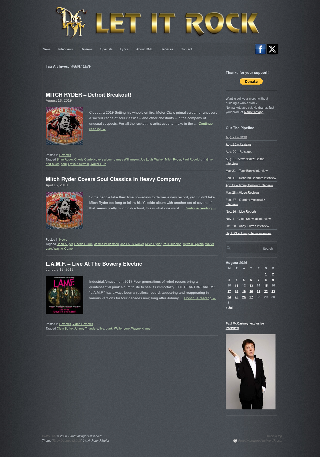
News (47, 49)
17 (229, 291)
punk (109, 328)
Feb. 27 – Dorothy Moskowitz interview (245, 202)
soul (64, 164)
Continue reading (200, 208)
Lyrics (124, 49)
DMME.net (49, 436)
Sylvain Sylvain (78, 164)
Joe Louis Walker (152, 159)
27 (251, 296)
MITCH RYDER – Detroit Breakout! (88, 94)
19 (244, 291)
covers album (103, 159)
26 (244, 296)
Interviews (65, 49)
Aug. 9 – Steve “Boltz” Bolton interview (245, 161)
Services (166, 49)
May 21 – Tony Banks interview (247, 170)
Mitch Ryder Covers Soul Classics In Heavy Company (113, 179)
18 (236, 291)
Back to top (274, 436)
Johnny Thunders (86, 328)
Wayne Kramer (64, 248)
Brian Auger (65, 159)
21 (258, 291)
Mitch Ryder (173, 159)
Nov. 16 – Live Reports (241, 211)
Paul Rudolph (191, 159)
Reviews (86, 49)
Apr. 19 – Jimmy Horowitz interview (249, 185)
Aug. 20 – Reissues (239, 151)
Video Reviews (82, 324)
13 (251, 285)
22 (266, 291)
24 (229, 296)
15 (266, 285)
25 (236, 296)
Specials (106, 49)
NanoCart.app (254, 112)
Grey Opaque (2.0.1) (67, 440)
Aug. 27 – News (236, 137)
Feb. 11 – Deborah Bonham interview (251, 178)
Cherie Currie (83, 159)
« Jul (229, 307)
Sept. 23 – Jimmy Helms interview (249, 233)
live (102, 328)
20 (251, 291)
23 (273, 291)
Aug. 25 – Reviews (238, 144)
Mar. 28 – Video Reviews (243, 192)
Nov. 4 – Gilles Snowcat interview (248, 218)
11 (236, 285)
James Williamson (126, 159)
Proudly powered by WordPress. (260, 440)
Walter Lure (98, 164)
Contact (186, 49)
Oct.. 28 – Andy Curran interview (247, 226)
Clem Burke (65, 328)
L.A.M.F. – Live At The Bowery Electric (94, 263)
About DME (144, 49)
